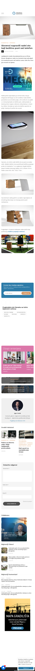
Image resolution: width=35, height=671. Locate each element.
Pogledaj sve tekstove (17, 421)
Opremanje (19, 444)
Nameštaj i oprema (8, 42)
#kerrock (22, 314)
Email (4, 493)
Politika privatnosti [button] (26, 664)
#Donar (6, 314)
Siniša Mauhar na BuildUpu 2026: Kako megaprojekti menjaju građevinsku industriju (14, 534)
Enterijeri (14, 379)
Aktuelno (18, 440)
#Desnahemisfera (21, 312)
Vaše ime (5, 484)
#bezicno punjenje (8, 312)
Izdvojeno (20, 387)
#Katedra (14, 314)
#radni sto (7, 316)
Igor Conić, (6, 51)
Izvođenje (18, 441)
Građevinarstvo (10, 387)
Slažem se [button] (26, 668)
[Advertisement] (15, 267)
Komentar (6, 468)
